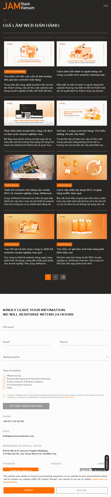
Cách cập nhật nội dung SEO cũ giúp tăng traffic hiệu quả (79, 191)
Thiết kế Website (11, 185)
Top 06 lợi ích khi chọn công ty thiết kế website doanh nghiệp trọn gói (28, 251)
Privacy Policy (68, 397)
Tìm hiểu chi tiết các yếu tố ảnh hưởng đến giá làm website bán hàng (27, 78)
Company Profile (21, 470)
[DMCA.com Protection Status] (93, 471)
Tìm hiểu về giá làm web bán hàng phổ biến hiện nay (80, 251)
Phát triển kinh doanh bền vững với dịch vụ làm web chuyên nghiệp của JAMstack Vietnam (28, 132)
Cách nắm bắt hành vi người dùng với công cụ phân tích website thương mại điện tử (80, 73)
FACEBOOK (9, 463)
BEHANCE (56, 463)
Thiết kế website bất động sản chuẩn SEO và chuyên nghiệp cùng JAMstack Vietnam (28, 191)
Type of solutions (12, 370)
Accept (29, 490)
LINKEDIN (103, 463)
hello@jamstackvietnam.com (18, 436)
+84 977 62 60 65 (13, 421)
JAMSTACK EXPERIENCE (15, 72)
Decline (82, 490)
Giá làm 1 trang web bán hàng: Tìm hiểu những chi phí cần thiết (81, 132)
